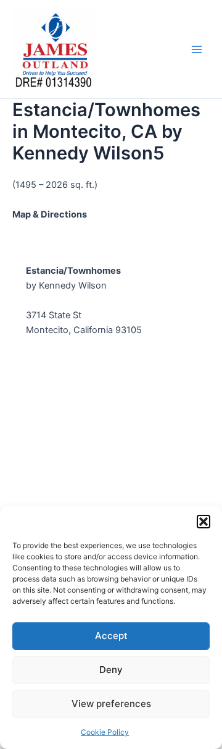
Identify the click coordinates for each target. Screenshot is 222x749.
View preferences (111, 703)
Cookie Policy (105, 732)
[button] (203, 521)
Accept (111, 635)
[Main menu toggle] (197, 49)
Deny (111, 669)
